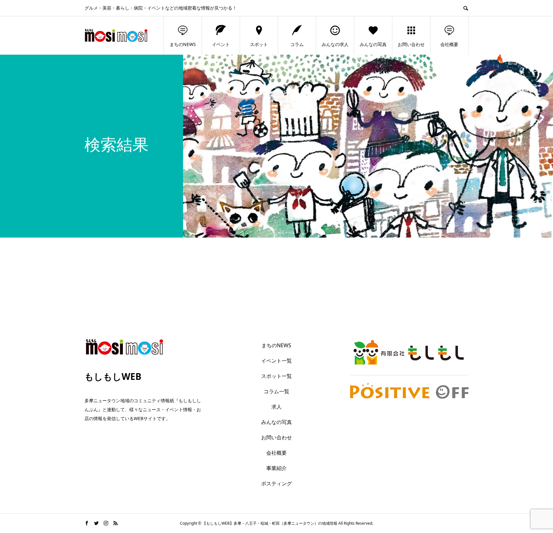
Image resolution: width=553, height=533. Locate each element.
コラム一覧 (276, 391)
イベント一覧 (276, 360)
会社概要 (449, 44)
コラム (297, 44)
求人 (276, 406)
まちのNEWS (183, 44)
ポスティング (276, 483)
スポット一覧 (276, 376)
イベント (221, 44)
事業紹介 (276, 468)
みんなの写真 (373, 44)
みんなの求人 (335, 44)
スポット (259, 44)
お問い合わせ (411, 44)
